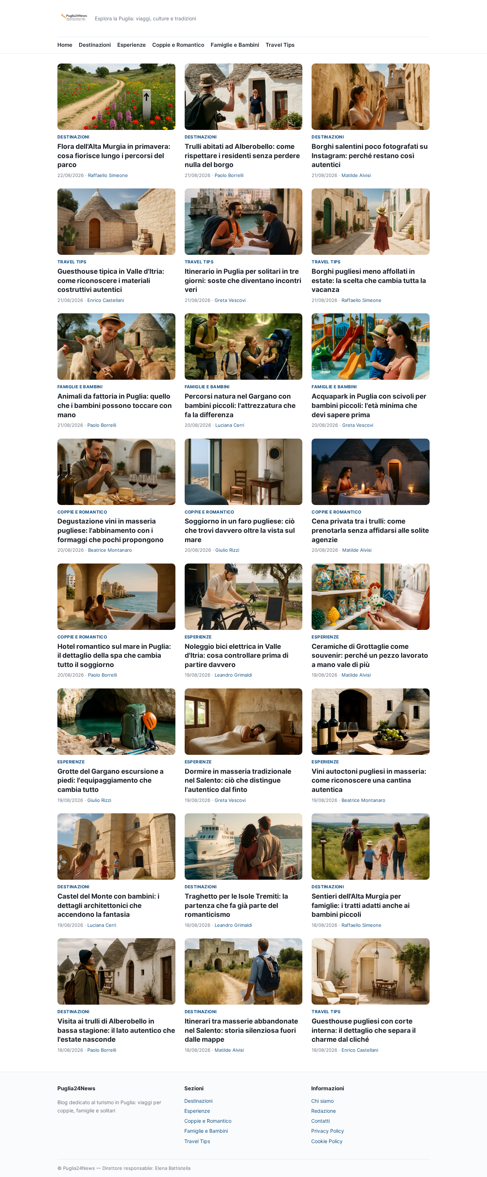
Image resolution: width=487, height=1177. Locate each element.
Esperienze (131, 44)
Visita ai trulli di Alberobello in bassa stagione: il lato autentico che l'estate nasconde (116, 1030)
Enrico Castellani (105, 300)
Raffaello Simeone (108, 175)
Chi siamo (322, 1101)
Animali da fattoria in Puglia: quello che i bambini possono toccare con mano (114, 405)
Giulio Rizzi (227, 550)
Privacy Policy (327, 1131)
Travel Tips (280, 44)
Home (64, 44)
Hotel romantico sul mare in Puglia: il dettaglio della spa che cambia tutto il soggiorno (114, 655)
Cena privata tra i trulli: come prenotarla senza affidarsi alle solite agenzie (370, 530)
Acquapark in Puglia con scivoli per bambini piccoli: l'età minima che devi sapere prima (369, 405)
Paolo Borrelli (229, 175)
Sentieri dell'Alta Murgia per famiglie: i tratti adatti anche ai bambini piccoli (361, 905)
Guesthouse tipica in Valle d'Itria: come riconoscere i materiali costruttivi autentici (110, 280)
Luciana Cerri (229, 425)
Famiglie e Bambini (235, 44)
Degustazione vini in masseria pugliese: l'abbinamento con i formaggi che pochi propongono (110, 530)
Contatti (320, 1121)
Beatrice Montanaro (110, 550)
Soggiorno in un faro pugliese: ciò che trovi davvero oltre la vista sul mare (240, 530)
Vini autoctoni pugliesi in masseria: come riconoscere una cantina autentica (369, 780)
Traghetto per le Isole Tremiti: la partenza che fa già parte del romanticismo (236, 905)
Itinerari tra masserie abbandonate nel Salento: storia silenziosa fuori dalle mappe (241, 1030)
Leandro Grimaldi (233, 675)
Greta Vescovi (230, 300)
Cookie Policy (327, 1141)
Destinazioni (95, 44)
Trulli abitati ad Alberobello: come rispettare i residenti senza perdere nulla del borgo (242, 155)
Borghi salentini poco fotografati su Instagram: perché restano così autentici (370, 155)
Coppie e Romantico (178, 44)
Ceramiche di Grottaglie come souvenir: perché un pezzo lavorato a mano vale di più (370, 655)
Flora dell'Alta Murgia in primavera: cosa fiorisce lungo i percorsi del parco (113, 155)
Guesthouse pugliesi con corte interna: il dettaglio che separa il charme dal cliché (364, 1030)
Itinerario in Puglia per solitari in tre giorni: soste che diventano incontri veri (243, 280)
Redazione (323, 1111)
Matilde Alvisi (356, 175)
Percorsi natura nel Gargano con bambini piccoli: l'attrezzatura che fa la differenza (240, 405)
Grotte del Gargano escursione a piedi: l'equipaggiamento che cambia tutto (110, 780)
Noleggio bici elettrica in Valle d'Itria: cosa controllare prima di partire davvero (236, 655)
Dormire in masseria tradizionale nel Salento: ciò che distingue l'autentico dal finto (238, 780)
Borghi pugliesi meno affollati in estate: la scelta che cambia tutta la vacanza (369, 280)
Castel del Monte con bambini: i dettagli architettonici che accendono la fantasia (108, 905)
